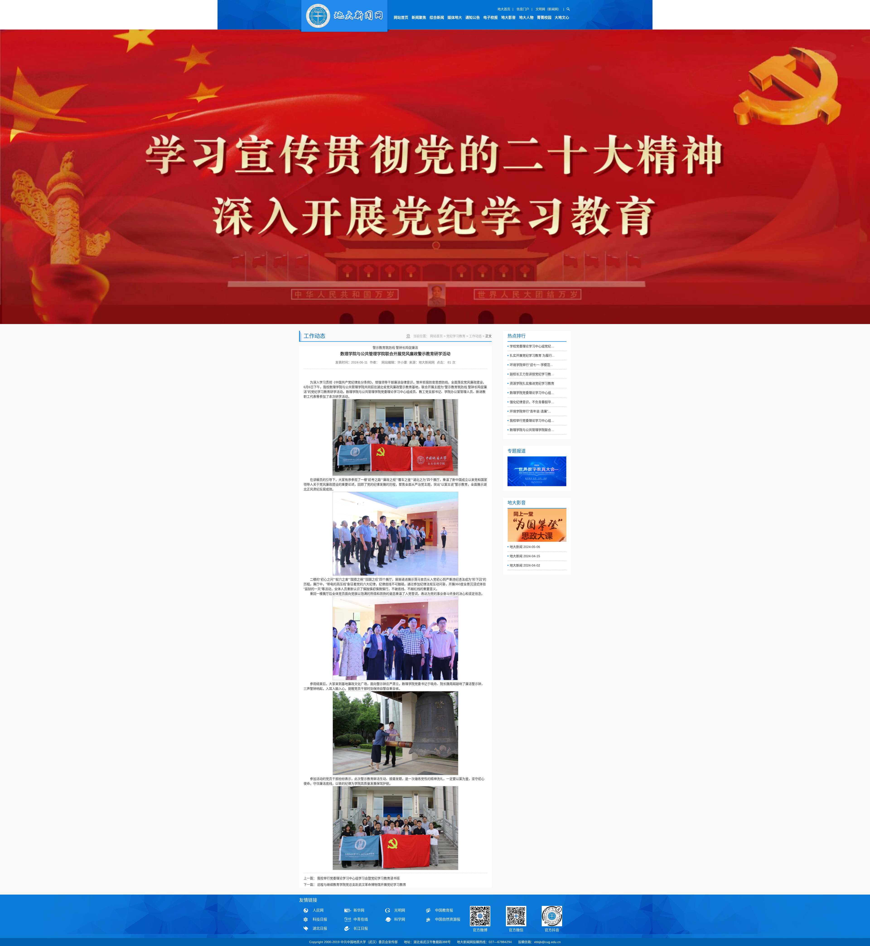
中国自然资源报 (447, 919)
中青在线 (360, 919)
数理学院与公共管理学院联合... (532, 430)
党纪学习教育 (455, 336)
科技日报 (320, 919)
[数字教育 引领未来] (537, 471)
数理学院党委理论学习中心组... (532, 392)
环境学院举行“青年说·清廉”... (530, 411)
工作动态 (475, 336)
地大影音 (508, 17)
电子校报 (490, 17)
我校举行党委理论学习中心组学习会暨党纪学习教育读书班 (358, 878)
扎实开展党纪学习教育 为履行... (532, 355)
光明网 (399, 910)
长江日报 (360, 928)
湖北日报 (320, 928)
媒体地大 (454, 17)
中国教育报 (444, 910)
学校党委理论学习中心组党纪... (532, 346)
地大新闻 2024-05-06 (525, 547)
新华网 (358, 910)
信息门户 (523, 9)
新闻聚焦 (419, 17)
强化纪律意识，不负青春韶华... (532, 402)
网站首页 (401, 17)
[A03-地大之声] (344, 16)
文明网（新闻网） (548, 9)
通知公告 (472, 17)
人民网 (318, 910)
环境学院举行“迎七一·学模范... (531, 365)
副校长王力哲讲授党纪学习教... (532, 374)
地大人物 (526, 17)
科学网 (399, 919)
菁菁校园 (544, 17)
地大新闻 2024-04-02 (525, 565)
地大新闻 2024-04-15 (525, 556)
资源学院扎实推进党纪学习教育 (532, 383)
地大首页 (504, 9)
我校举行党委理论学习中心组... (532, 420)
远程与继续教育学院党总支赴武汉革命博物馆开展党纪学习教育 (361, 884)
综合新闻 (437, 17)
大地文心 (562, 17)
